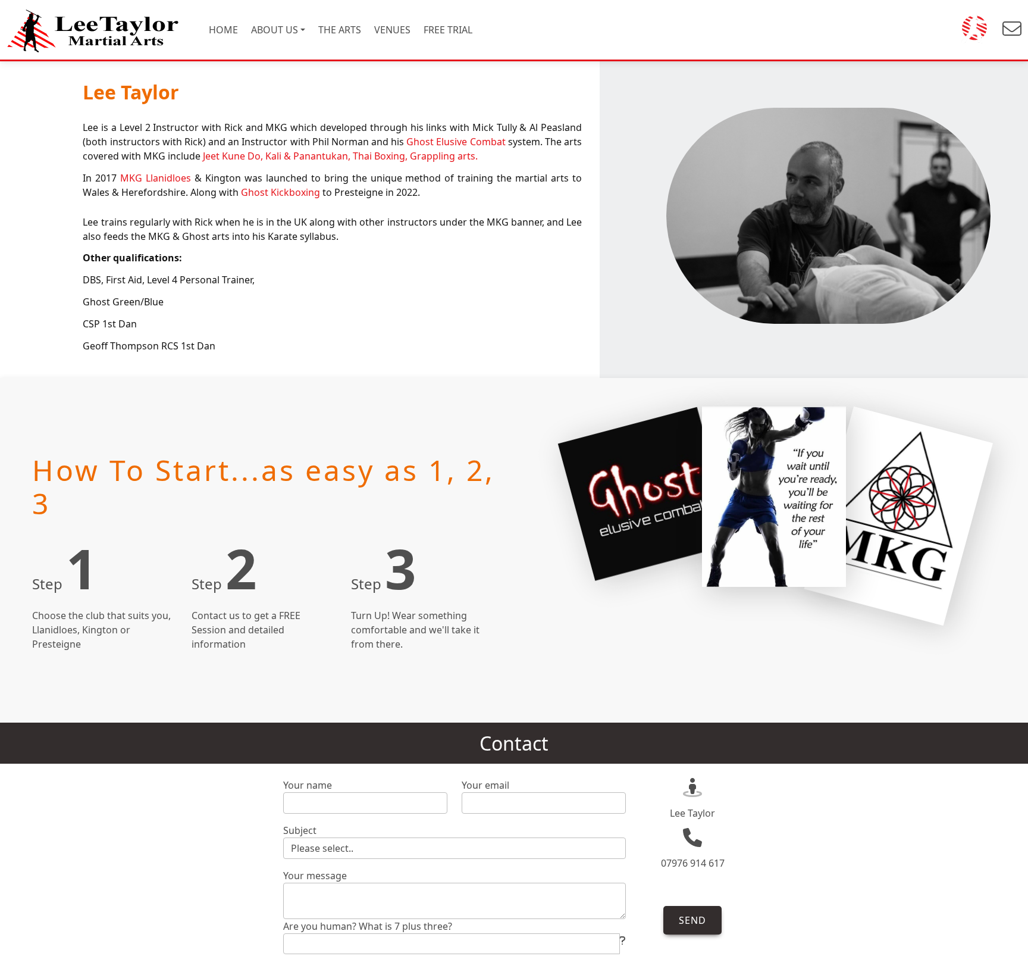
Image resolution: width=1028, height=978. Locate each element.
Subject (299, 830)
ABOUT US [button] (274, 29)
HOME (223, 29)
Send (692, 920)
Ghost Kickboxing (281, 192)
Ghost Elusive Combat (455, 141)
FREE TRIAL (448, 29)
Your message (315, 875)
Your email (485, 785)
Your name (307, 785)
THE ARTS (339, 29)
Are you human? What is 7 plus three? (367, 926)
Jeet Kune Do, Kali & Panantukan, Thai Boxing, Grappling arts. (340, 156)
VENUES (392, 29)
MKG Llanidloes (155, 178)
